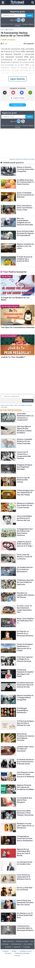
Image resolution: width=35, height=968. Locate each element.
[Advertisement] (18, 144)
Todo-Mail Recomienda (25, 405)
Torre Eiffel (3, 407)
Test (5, 271)
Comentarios (27, 400)
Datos (11, 405)
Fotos (7, 405)
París (15, 405)
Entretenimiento (16, 944)
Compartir (29, 43)
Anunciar (17, 955)
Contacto (5, 951)
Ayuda (14, 951)
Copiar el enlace (18, 98)
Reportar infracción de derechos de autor (22, 159)
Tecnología (26, 947)
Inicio (2, 29)
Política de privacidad (22, 953)
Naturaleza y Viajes (22, 941)
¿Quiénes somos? (26, 951)
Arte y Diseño (28, 944)
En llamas (10, 29)
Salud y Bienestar (8, 941)
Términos (24, 24)
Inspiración (17, 947)
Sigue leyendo (17, 78)
